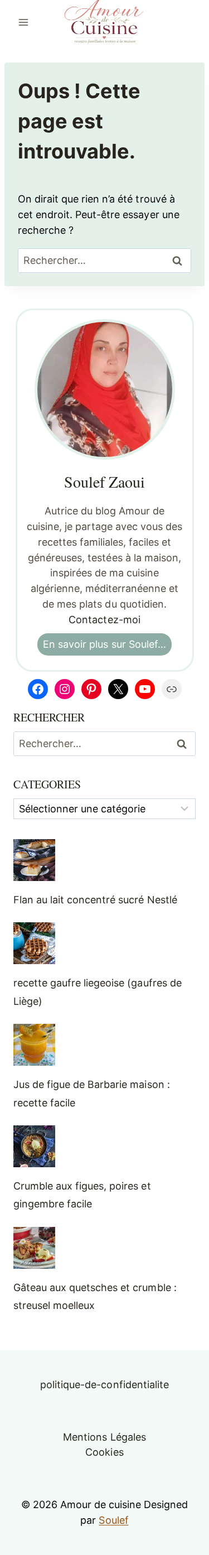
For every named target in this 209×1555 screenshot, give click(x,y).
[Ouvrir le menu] (23, 22)
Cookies (104, 1452)
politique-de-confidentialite (104, 1384)
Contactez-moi (104, 619)
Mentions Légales (104, 1437)
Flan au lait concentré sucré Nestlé (95, 900)
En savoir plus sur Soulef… (104, 644)
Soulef (113, 1520)
